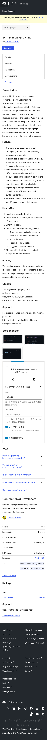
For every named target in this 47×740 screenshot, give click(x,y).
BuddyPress (9, 691)
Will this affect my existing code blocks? (12, 466)
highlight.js (25, 568)
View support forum (11, 615)
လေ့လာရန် (6, 658)
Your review (7, 597)
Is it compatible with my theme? (16, 475)
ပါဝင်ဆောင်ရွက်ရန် (33, 658)
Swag (28, 671)
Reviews (8, 63)
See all (42, 597)
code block (30, 564)
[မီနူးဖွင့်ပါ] (43, 3)
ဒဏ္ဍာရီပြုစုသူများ (10, 667)
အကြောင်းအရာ (7, 630)
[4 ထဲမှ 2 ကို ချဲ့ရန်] (41, 338)
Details (8, 57)
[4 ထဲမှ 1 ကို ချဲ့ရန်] (19, 338)
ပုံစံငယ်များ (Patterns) (34, 643)
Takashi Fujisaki (12, 41)
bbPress (7, 687)
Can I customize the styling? (14, 490)
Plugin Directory (8, 11)
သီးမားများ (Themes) (32, 634)
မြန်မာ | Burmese (15, 702)
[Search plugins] (28, 27)
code (22, 564)
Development (11, 76)
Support (8, 82)
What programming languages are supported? (13, 457)
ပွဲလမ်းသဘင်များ (31, 662)
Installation (10, 70)
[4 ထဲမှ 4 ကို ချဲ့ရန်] (41, 364)
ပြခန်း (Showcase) (33, 630)
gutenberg (40, 564)
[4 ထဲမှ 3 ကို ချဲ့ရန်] (19, 350)
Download (8, 48)
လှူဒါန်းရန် (31, 667)
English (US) (40, 558)
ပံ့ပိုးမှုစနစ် (8, 662)
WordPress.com (10, 679)
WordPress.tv (9, 671)
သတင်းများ (6, 634)
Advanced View (9, 575)
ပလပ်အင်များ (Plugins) (34, 639)
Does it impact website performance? (19, 482)
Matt (5, 683)
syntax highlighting (37, 568)
